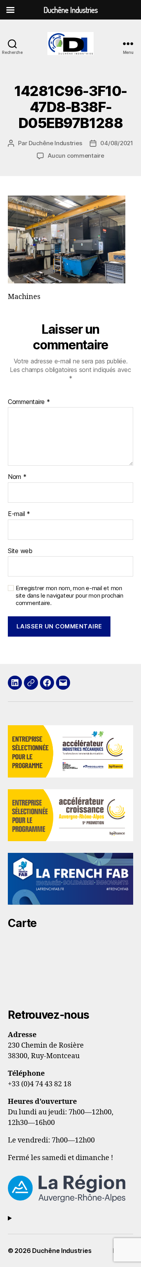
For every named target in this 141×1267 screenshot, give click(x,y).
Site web (20, 551)
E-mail (19, 514)
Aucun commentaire (76, 155)
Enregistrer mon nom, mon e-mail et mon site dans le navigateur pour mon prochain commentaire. (69, 596)
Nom (17, 476)
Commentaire (29, 402)
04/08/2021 (116, 143)
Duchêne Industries (55, 143)
